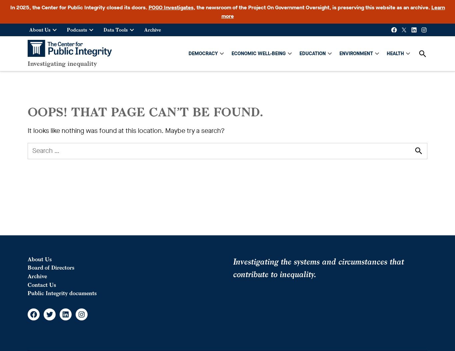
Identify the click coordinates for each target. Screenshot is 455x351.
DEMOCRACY (203, 53)
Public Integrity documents (62, 293)
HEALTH (395, 53)
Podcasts (77, 30)
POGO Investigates (171, 7)
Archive (152, 30)
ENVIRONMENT (356, 53)
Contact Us (42, 285)
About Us (40, 30)
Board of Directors (51, 267)
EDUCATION (312, 53)
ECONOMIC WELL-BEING (258, 53)
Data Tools (116, 30)
